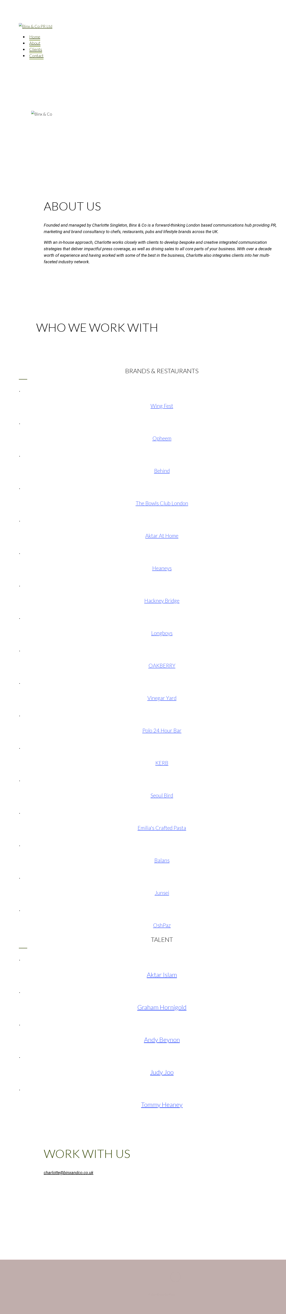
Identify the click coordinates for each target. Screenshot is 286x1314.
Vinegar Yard (161, 698)
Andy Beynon (162, 1039)
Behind (162, 470)
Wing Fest (162, 406)
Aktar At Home (161, 535)
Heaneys (162, 568)
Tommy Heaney (162, 1104)
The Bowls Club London (162, 503)
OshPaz (162, 925)
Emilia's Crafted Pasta (162, 828)
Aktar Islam (162, 974)
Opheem (161, 438)
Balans (162, 860)
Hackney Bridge (161, 600)
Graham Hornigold (162, 1007)
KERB (161, 763)
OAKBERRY (161, 665)
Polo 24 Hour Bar (162, 730)
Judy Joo (162, 1072)
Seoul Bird (162, 795)
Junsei (162, 892)
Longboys (162, 633)
